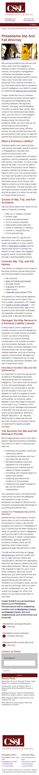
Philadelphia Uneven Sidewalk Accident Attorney (15, 634)
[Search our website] (19, 671)
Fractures (10, 287)
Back (8, 281)
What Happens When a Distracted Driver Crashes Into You (17, 699)
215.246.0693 (8, 766)
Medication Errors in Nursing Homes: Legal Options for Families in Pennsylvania (18, 682)
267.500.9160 (8, 764)
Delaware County (13, 612)
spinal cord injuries (22, 281)
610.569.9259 (28, 764)
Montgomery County (26, 609)
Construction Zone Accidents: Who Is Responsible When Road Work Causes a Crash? (17, 688)
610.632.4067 (28, 766)
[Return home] (19, 9)
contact (15, 591)
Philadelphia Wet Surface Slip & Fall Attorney (17, 643)
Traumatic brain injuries (16, 292)
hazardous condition (18, 246)
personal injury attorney (26, 91)
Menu (34, 25)
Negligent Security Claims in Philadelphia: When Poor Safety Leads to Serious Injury (18, 694)
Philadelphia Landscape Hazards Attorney (16, 625)
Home (4, 28)
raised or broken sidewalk (17, 305)
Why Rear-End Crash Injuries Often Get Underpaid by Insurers (17, 704)
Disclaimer (27, 770)
